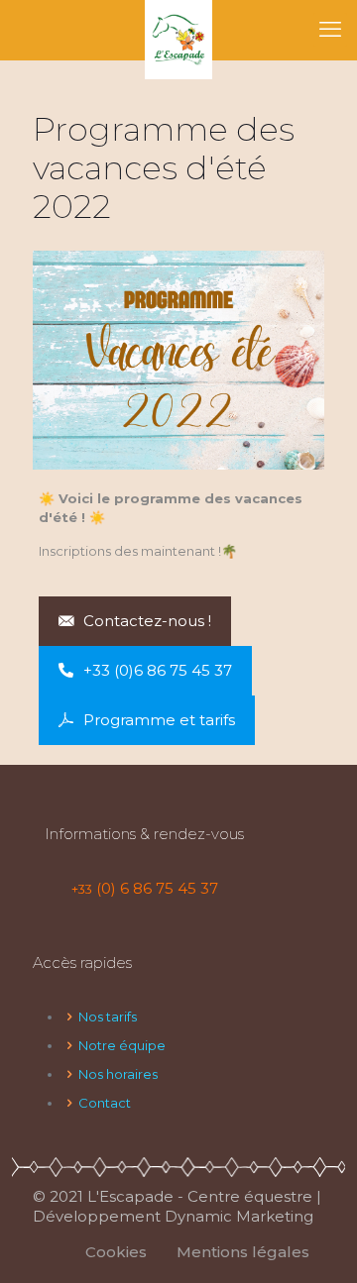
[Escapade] (178, 29)
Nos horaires (118, 1074)
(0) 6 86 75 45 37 (144, 888)
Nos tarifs (107, 1016)
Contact (104, 1103)
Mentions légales (243, 1251)
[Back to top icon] (316, 1242)
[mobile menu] (330, 30)
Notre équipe (122, 1045)
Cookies (116, 1251)
